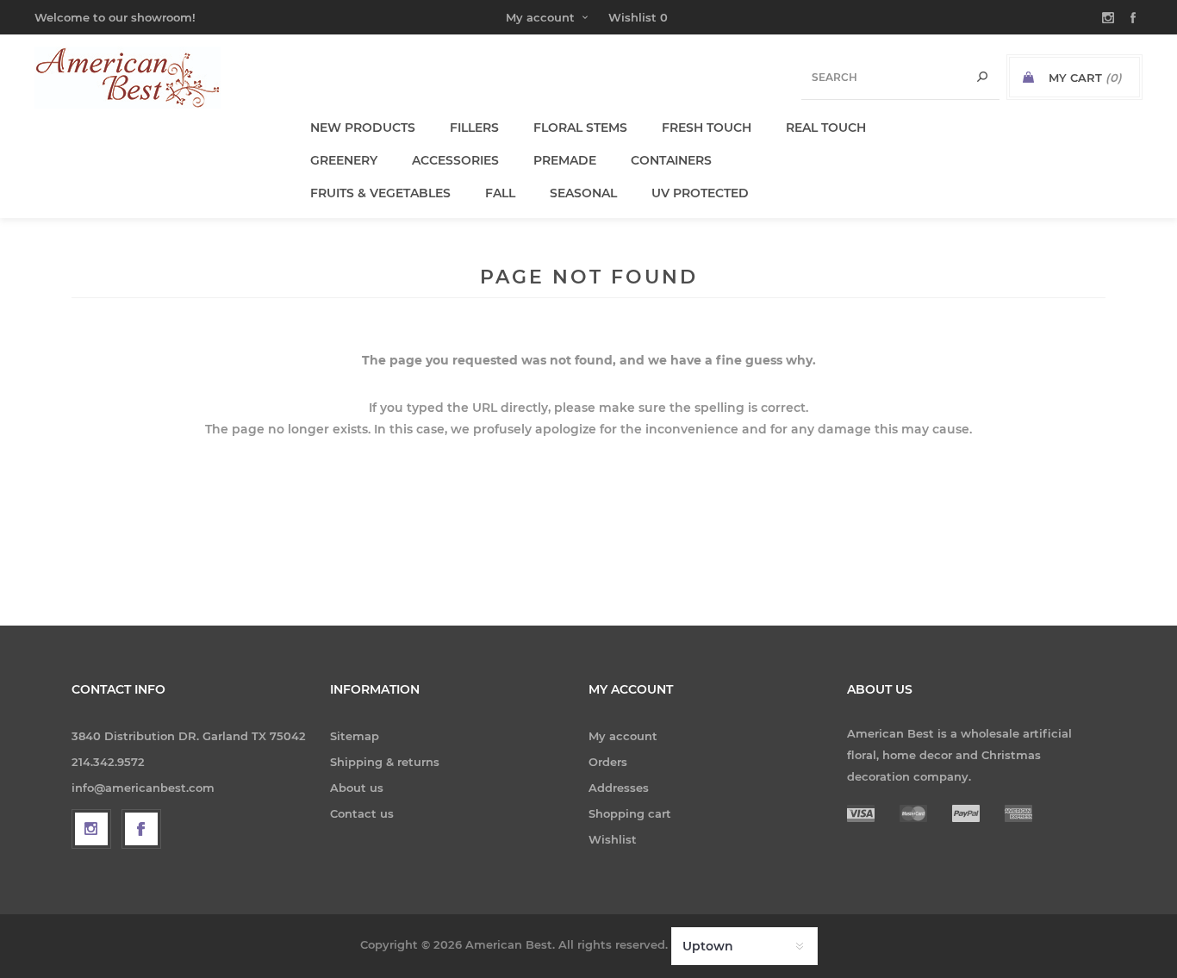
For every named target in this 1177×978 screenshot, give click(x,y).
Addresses (618, 787)
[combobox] (900, 77)
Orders (607, 762)
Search (982, 77)
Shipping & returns (384, 762)
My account (540, 17)
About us (356, 787)
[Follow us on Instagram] (91, 829)
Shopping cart (629, 813)
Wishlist (612, 839)
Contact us (362, 813)
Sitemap (354, 736)
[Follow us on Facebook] (141, 829)
